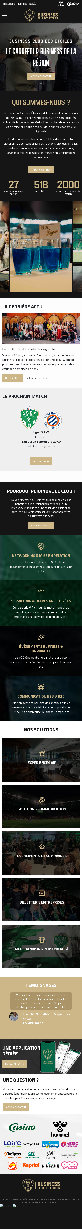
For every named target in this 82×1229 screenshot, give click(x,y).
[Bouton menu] (4, 15)
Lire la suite (12, 378)
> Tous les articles (37, 378)
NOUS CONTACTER (41, 76)
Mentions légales (63, 1199)
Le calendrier (41, 461)
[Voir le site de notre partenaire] (12, 1144)
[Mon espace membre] (77, 15)
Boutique (22, 4)
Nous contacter (41, 525)
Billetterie (9, 4)
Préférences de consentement (48, 1202)
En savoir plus (41, 170)
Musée (32, 4)
